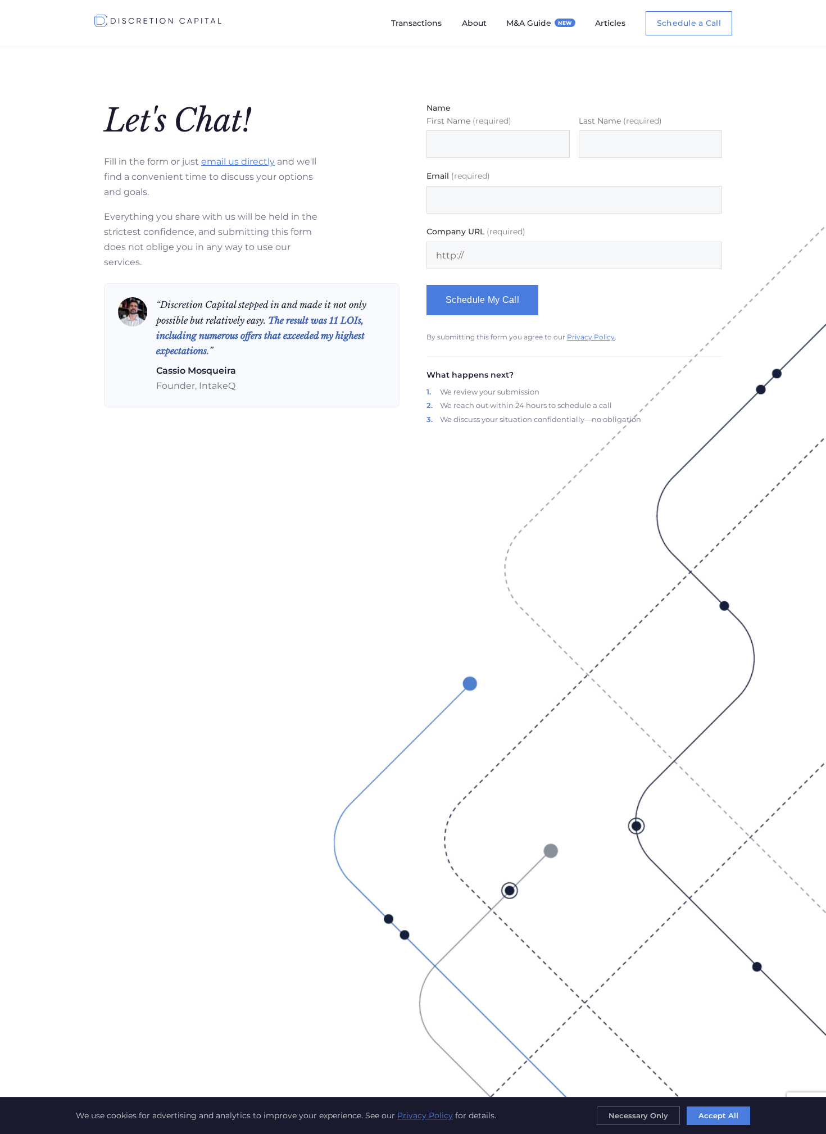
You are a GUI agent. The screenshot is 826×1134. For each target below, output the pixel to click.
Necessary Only (638, 1116)
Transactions (416, 23)
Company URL (475, 231)
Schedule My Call (482, 300)
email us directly (238, 161)
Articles (610, 23)
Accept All (718, 1116)
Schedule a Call (689, 23)
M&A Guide (539, 23)
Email (458, 176)
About (474, 23)
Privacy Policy (591, 337)
